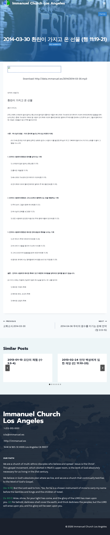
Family (102, 14)
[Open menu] (104, 3)
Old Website (55, 44)
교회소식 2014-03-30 (14, 324)
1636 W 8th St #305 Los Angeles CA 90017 (26, 447)
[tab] (49, 384)
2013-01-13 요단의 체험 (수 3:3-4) (25, 361)
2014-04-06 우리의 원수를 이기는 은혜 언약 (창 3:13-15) (84, 325)
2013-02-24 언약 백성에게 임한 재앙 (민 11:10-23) (81, 361)
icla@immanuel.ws (13, 434)
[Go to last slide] (7, 368)
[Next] (102, 368)
